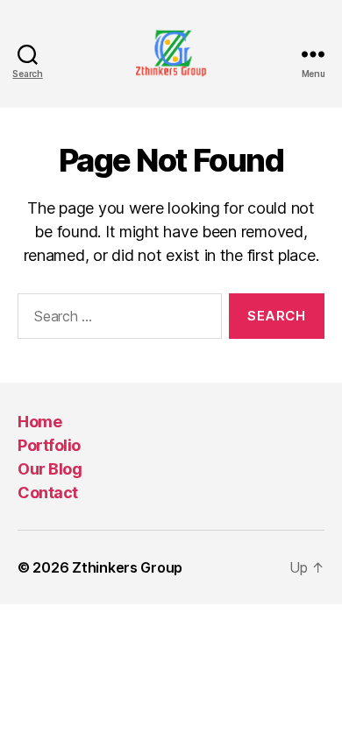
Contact (48, 492)
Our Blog (50, 469)
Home (39, 421)
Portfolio (49, 445)
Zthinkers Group (127, 567)
